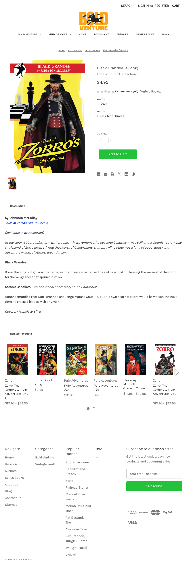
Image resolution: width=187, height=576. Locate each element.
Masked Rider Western (75, 496)
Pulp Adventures (77, 462)
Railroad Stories (77, 487)
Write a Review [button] (150, 91)
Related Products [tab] (21, 333)
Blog (165, 34)
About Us (11, 484)
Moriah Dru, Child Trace (78, 508)
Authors (122, 34)
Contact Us (13, 498)
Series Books (145, 34)
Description (17, 206)
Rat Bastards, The (75, 520)
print (27, 233)
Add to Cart (47, 363)
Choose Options (17, 363)
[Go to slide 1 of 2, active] (88, 408)
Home (82, 34)
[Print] (112, 174)
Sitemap (11, 505)
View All (71, 554)
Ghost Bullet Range (43, 382)
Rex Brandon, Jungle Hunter (76, 538)
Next (177, 372)
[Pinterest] (133, 174)
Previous (5, 372)
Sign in (143, 6)
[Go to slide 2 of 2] (94, 408)
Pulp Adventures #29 (106, 387)
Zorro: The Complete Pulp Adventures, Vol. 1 (16, 392)
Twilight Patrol (76, 548)
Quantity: (102, 133)
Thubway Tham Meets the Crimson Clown (134, 384)
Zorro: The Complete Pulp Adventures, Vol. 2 (164, 392)
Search (127, 6)
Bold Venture (27, 34)
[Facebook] (98, 174)
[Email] (105, 174)
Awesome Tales (77, 529)
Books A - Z (101, 34)
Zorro (69, 481)
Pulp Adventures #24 (76, 387)
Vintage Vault (58, 34)
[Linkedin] (126, 174)
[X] (119, 174)
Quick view (16, 353)
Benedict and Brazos (75, 471)
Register (162, 6)
